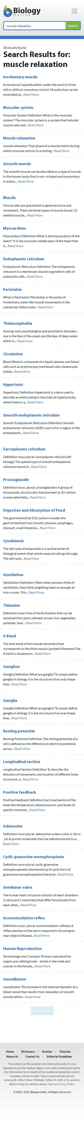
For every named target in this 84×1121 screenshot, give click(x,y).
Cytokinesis (13, 541)
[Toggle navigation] (74, 11)
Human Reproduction (22, 949)
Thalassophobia (17, 324)
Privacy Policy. (66, 1084)
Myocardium (14, 229)
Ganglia (10, 701)
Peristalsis (12, 290)
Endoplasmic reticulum (23, 259)
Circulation (13, 354)
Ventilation (13, 575)
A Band (9, 636)
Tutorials (65, 1051)
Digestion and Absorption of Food (34, 511)
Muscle (9, 198)
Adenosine (12, 826)
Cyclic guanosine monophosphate (33, 857)
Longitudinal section (21, 762)
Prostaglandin (16, 480)
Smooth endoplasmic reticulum (31, 415)
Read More (31, 94)
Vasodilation (14, 979)
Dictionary (28, 1051)
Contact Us (32, 1056)
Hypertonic (13, 385)
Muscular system (18, 108)
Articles (47, 1051)
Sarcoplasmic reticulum (24, 449)
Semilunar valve (17, 888)
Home (10, 1051)
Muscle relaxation (19, 138)
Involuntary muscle (20, 77)
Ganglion (11, 667)
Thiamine (11, 606)
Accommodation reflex (24, 918)
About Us (12, 1056)
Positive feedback (19, 793)
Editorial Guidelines (59, 1056)
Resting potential (19, 731)
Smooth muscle (17, 164)
